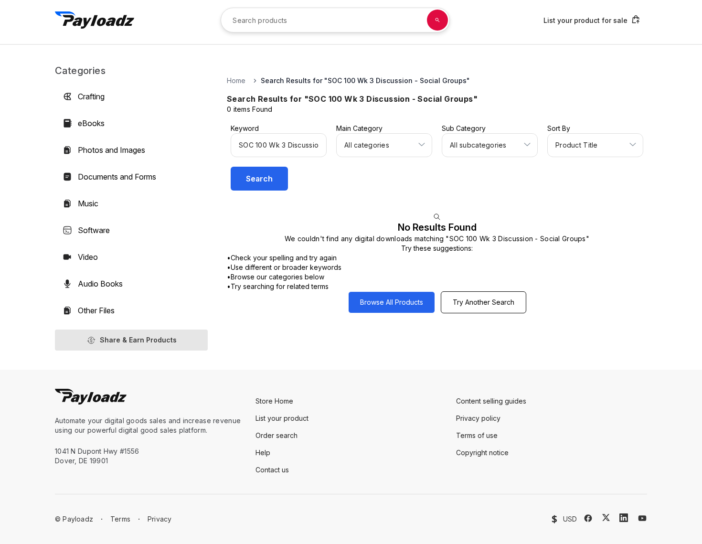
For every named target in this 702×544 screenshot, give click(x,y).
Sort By (558, 128)
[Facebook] (588, 518)
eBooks (91, 123)
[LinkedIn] (623, 517)
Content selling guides (491, 401)
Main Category (359, 128)
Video (88, 257)
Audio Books (100, 283)
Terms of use (477, 435)
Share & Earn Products (138, 340)
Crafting (91, 96)
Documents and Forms (117, 176)
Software (94, 230)
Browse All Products (391, 302)
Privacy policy (478, 418)
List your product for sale (585, 20)
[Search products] (437, 20)
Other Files (96, 310)
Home (236, 80)
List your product (281, 418)
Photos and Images (111, 150)
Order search (276, 435)
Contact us (272, 470)
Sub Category (464, 128)
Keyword (245, 128)
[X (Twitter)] (606, 517)
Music (88, 203)
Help (262, 452)
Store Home (274, 401)
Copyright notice (482, 452)
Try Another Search (483, 302)
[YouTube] (642, 518)
